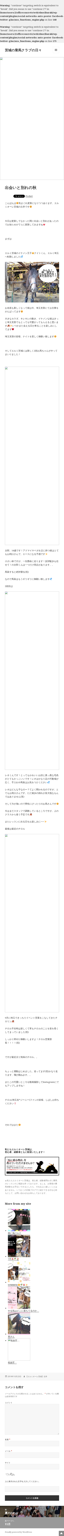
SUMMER (13, 1284)
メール (8, 1451)
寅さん (11, 1336)
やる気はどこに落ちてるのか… (23, 1310)
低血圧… (12, 1362)
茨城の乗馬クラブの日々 (23, 50)
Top (61, 1533)
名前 (7, 1439)
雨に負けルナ (14, 1233)
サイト (7, 1462)
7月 (9, 1258)
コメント (8, 1402)
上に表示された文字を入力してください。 (22, 1481)
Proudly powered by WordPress (18, 1532)
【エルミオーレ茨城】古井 (36, 1376)
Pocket (29, 196)
